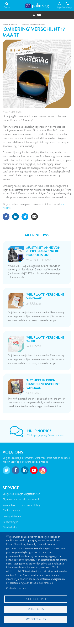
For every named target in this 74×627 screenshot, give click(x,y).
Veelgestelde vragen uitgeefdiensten (21, 494)
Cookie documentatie (16, 588)
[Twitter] (25, 216)
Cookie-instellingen (35, 599)
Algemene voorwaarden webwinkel (21, 499)
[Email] (34, 216)
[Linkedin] (15, 216)
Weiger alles (36, 609)
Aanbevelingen (10, 522)
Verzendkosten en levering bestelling (21, 505)
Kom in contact (56, 435)
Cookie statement (12, 510)
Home (5, 24)
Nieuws (14, 24)
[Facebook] (6, 216)
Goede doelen (10, 527)
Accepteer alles (35, 619)
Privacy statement (12, 516)
